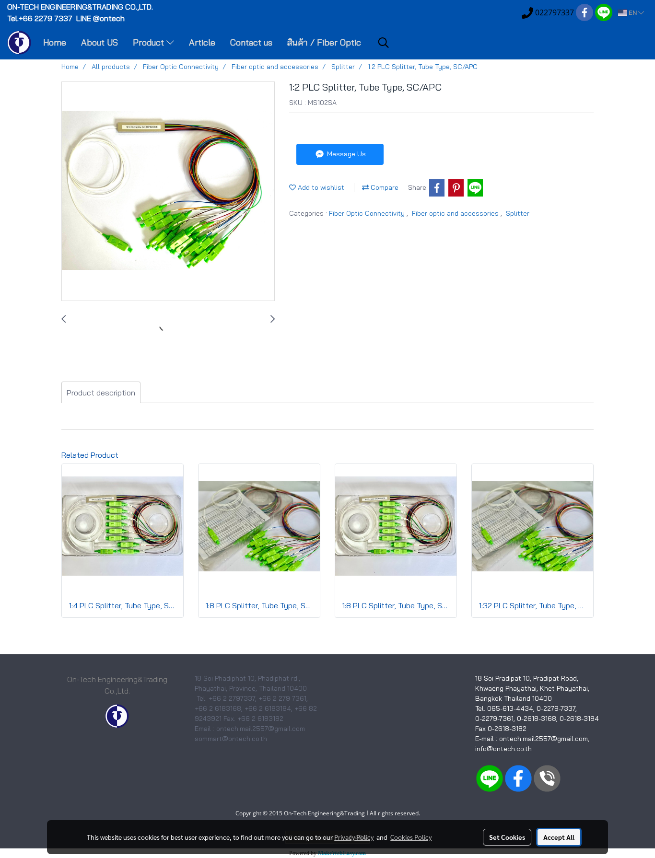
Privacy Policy (354, 837)
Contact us (251, 42)
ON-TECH (81, 7)
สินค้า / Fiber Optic (324, 42)
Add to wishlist (320, 187)
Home (54, 42)
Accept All (558, 837)
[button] (383, 43)
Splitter (517, 213)
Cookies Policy (411, 837)
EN (632, 13)
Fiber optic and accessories (456, 213)
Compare (383, 187)
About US (99, 42)
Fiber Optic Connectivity (368, 213)
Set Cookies (507, 837)
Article (202, 42)
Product (149, 42)
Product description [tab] (101, 392)
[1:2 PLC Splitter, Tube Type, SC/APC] (168, 191)
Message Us (345, 154)
